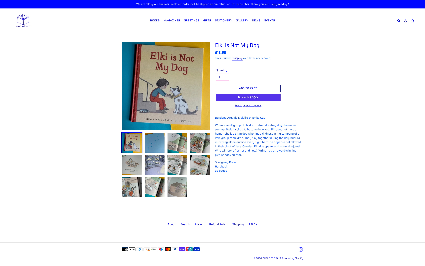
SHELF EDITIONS (272, 258)
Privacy (199, 224)
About (171, 224)
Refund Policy (218, 224)
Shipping (237, 58)
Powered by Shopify (292, 258)
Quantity (221, 70)
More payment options (248, 105)
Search (185, 224)
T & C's (253, 224)
